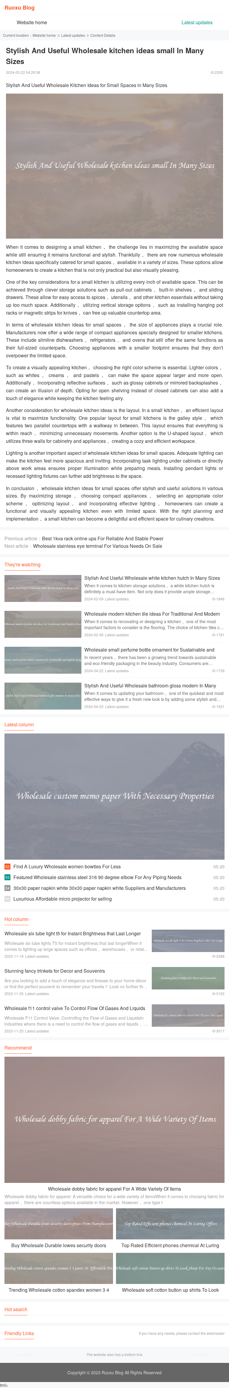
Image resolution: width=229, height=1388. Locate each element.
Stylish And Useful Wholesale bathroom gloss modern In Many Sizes (150, 688)
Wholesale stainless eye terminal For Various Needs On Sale (97, 545)
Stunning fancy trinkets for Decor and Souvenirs (54, 970)
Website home (32, 22)
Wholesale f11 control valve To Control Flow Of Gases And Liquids (74, 1008)
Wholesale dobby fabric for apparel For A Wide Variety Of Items (114, 1188)
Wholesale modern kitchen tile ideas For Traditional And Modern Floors (152, 616)
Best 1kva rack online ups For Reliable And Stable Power (102, 538)
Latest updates (197, 22)
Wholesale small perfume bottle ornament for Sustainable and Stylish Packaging (149, 652)
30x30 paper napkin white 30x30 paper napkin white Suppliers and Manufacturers (99, 887)
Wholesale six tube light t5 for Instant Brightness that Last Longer (72, 933)
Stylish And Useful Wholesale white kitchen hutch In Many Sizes (152, 577)
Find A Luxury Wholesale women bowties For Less (67, 866)
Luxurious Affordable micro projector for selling (62, 898)
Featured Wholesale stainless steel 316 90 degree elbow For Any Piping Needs (97, 877)
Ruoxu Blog (19, 7)
